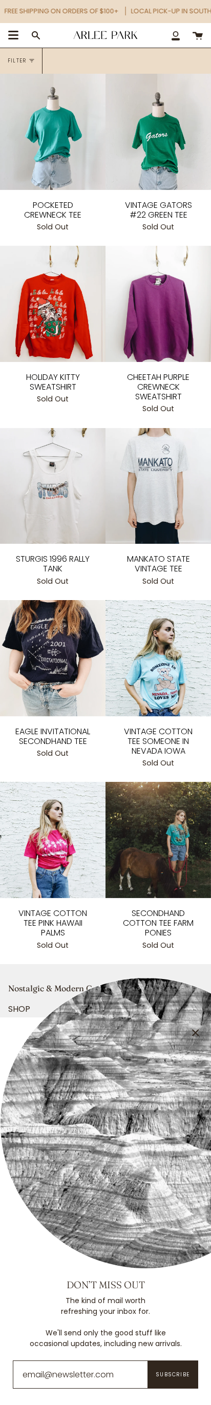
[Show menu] (13, 35)
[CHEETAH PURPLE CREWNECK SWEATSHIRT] (158, 304)
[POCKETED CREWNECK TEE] (53, 132)
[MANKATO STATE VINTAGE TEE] (158, 486)
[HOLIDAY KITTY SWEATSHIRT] (53, 304)
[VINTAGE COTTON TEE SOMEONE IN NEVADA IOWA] (158, 658)
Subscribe (172, 1374)
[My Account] (175, 35)
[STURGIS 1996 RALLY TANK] (53, 486)
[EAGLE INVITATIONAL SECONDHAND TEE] (53, 658)
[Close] (196, 1033)
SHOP (19, 1009)
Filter (17, 61)
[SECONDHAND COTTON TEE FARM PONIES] (158, 840)
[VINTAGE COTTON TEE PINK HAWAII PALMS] (53, 840)
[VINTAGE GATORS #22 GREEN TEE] (158, 132)
